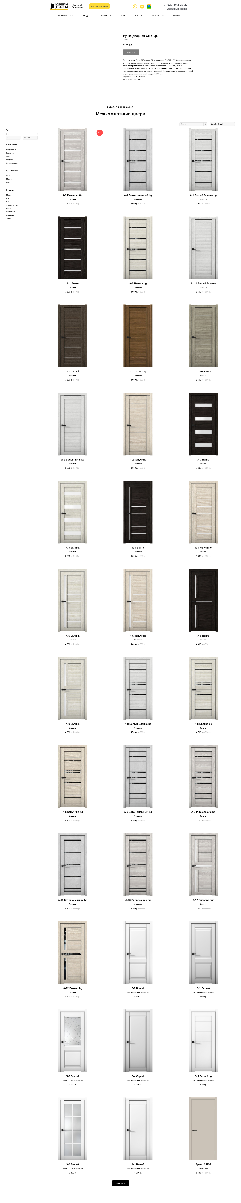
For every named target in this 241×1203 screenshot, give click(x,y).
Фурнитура (106, 16)
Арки (123, 16)
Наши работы (157, 16)
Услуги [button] (138, 16)
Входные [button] (87, 16)
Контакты (178, 16)
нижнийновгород (79, 6)
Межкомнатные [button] (65, 16)
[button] (177, 8)
